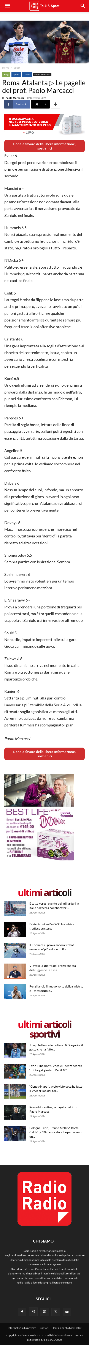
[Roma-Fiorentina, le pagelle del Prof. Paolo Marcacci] (15, 1112)
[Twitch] (44, 1312)
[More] (55, 104)
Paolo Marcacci (42, 74)
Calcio (27, 74)
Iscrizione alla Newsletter (67, 1327)
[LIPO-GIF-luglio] (44, 124)
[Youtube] (67, 1312)
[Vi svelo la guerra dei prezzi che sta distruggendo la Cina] (15, 971)
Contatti (44, 1327)
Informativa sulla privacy (22, 1327)
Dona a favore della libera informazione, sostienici (44, 146)
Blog (6, 74)
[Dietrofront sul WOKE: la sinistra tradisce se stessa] (15, 929)
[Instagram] (33, 1311)
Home (6, 67)
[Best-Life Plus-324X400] (39, 859)
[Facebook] (22, 1312)
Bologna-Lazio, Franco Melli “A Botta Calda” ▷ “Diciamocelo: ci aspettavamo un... (55, 1132)
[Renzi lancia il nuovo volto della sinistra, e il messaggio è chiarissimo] (15, 991)
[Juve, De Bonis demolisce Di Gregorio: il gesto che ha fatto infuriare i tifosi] (15, 1050)
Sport (17, 67)
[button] (83, 6)
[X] (55, 1312)
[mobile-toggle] (7, 6)
